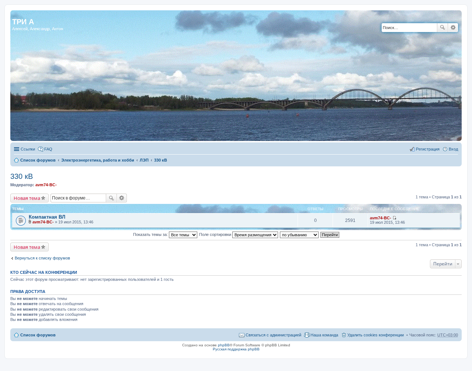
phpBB (224, 345)
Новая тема (27, 198)
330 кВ (160, 160)
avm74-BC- (46, 185)
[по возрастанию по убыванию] (299, 234)
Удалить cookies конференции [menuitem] (375, 335)
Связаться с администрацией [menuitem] (273, 335)
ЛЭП (144, 160)
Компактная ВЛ (47, 217)
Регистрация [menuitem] (428, 149)
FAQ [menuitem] (48, 149)
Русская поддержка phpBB (236, 349)
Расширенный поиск (453, 27)
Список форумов (38, 160)
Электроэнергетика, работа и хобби (97, 160)
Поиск (442, 27)
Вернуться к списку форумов (42, 258)
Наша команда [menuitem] (324, 335)
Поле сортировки (215, 234)
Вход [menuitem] (453, 149)
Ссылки (28, 149)
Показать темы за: (151, 234)
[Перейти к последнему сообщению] (394, 218)
